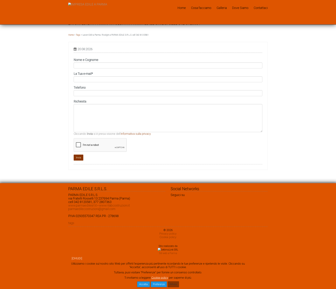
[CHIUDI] (77, 258)
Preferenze (159, 284)
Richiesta (80, 101)
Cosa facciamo (201, 8)
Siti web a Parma (168, 253)
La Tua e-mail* (83, 73)
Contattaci (261, 8)
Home (181, 8)
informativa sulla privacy (136, 133)
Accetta (143, 284)
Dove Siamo (240, 8)
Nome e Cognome (86, 60)
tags (71, 223)
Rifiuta (173, 284)
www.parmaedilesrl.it (82, 205)
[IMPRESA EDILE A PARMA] (88, 4)
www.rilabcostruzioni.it (114, 205)
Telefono (80, 87)
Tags (78, 35)
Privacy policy (168, 233)
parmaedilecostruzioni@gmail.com (91, 209)
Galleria (222, 8)
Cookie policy (168, 237)
